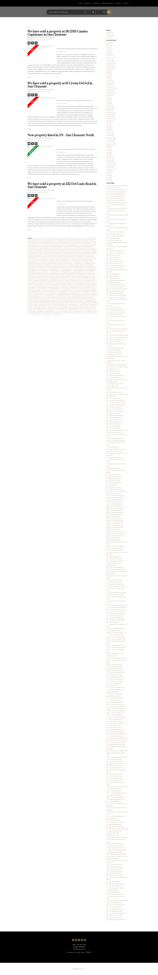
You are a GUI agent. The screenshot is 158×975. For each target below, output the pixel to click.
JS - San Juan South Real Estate (115, 689)
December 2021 (111, 163)
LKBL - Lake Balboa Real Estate (33, 291)
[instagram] (79, 940)
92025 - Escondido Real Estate (51, 270)
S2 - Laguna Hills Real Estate (83, 304)
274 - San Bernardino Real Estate (115, 280)
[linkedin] (82, 940)
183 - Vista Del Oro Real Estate (84, 242)
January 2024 (110, 110)
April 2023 (109, 129)
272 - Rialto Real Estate (75, 246)
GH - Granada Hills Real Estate (52, 288)
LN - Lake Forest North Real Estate (45, 291)
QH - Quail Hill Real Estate (78, 301)
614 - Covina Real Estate (87, 256)
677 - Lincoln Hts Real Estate (42, 262)
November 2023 (111, 114)
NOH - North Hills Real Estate (73, 297)
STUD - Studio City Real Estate (70, 308)
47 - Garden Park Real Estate (47, 255)
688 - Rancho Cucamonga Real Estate (37, 263)
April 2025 (109, 78)
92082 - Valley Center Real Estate (76, 273)
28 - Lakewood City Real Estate (52, 248)
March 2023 (109, 131)
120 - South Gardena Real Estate (58, 239)
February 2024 (110, 108)
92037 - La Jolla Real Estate (51, 271)
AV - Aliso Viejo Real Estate (75, 276)
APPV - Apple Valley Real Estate (63, 276)
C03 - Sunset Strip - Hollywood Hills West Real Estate (53, 277)
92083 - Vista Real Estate (87, 273)
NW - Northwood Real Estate (70, 298)
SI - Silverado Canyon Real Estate (115, 847)
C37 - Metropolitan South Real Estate (69, 280)
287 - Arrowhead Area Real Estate (65, 248)
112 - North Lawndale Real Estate (90, 238)
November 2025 (111, 63)
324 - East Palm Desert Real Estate (61, 250)
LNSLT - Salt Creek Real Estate (83, 291)
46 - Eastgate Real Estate (36, 255)
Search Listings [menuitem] (107, 3)
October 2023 (110, 116)
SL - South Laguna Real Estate (51, 307)
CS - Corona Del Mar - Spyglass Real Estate (44, 283)
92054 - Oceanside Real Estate (62, 271)
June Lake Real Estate (36, 290)
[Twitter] (76, 940)
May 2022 (109, 152)
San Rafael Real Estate (32, 305)
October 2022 (110, 141)
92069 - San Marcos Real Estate (51, 273)
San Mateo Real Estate (93, 304)
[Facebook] (73, 940)
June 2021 (109, 175)
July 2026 (109, 47)
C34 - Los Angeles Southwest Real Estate (38, 280)
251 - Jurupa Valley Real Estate (70, 245)
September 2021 (111, 169)
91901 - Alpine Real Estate (52, 269)
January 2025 (110, 85)
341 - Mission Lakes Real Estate (55, 253)
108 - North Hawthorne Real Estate (76, 238)
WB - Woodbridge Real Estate (66, 312)
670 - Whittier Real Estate (86, 260)
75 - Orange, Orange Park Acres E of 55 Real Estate (83, 264)
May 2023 (109, 127)
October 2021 (110, 167)
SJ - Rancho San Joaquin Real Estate (38, 307)
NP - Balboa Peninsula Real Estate (86, 297)
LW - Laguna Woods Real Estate (73, 293)
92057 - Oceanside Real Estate (86, 271)
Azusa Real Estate (83, 276)
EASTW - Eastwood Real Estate (62, 287)
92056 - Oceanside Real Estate (74, 271)
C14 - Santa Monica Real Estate (40, 278)
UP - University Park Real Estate (60, 311)
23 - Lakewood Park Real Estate (84, 243)
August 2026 (109, 44)
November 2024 (111, 89)
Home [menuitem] (80, 3)
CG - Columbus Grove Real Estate (88, 281)
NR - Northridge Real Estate (114, 765)
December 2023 (111, 112)
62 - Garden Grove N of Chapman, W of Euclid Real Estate (58, 257)
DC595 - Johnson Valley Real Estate (90, 284)
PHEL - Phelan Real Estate (87, 300)
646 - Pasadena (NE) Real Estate (40, 260)
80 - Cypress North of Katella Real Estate (85, 266)
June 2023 (109, 125)
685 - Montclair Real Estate (73, 262)
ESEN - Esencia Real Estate (85, 287)
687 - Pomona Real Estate (113, 428)
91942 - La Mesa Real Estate (87, 269)
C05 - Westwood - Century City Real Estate (72, 277)
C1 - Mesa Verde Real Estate (114, 582)
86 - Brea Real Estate (79, 267)
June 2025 (109, 74)
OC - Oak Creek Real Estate (81, 298)
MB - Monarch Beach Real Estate (48, 294)
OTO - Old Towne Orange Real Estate (63, 300)
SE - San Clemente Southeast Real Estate (58, 305)
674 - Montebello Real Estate (114, 415)
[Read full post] (42, 53)
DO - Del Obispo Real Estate (50, 287)
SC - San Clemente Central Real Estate (43, 305)
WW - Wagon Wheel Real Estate (55, 314)
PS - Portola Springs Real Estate (66, 301)
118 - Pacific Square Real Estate (46, 239)
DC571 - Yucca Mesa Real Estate (77, 284)
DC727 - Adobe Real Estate (114, 664)
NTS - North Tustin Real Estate (42, 298)
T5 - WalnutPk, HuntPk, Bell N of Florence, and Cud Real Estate (79, 309)
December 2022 (111, 137)
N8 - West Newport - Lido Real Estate (90, 295)
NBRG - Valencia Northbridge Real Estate (35, 297)
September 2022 (111, 144)
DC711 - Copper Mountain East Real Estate (85, 285)
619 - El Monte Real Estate (42, 257)
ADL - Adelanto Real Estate (52, 276)
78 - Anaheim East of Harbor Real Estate (45, 266)
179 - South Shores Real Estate (60, 242)
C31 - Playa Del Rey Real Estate (115, 594)
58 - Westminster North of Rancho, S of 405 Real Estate (74, 255)
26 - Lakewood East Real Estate (36, 246)
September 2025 (111, 68)
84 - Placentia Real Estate (59, 267)
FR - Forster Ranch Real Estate (40, 288)
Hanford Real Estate (72, 288)
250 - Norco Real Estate (59, 245)
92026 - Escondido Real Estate (63, 270)
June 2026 (109, 49)
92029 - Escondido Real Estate (115, 514)
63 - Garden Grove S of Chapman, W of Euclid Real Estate (57, 259)
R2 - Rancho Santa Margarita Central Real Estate (41, 302)
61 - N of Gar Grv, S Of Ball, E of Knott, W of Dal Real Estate (61, 256)
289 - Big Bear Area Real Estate (36, 249)
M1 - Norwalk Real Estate (84, 293)
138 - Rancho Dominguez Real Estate (71, 239)
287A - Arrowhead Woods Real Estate (79, 248)
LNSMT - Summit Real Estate (114, 715)
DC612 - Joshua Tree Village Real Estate (35, 285)
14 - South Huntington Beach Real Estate (86, 239)
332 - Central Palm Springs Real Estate (66, 252)
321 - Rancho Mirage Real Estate (49, 250)
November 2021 (111, 165)
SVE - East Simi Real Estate (113, 873)
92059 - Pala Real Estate (40, 273)
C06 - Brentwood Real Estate (86, 277)
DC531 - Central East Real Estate (36, 284)
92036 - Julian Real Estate (41, 271)
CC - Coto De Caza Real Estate (64, 281)
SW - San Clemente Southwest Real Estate (49, 309)
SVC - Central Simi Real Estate (82, 308)
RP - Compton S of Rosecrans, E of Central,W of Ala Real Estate (39, 304)
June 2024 (109, 99)
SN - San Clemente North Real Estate (41, 39)
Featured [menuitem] (96, 3)
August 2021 (109, 171)
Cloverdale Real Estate (32, 283)
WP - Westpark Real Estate (44, 314)
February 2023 (110, 133)
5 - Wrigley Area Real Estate (58, 255)
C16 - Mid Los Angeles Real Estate (52, 278)
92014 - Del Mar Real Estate (40, 270)
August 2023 (109, 120)
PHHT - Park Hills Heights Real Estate (116, 793)
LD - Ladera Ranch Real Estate (67, 290)
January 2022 (110, 161)
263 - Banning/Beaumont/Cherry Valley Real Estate (51, 246)
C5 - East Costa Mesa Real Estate (40, 281)
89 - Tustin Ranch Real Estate (114, 489)
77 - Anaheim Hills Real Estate (114, 457)
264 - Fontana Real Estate (66, 246)
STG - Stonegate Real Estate (59, 308)
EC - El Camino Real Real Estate (74, 287)
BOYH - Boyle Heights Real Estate (36, 277)
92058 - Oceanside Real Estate (115, 527)
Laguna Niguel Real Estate (56, 290)
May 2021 (109, 177)
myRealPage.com (81, 969)
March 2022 (109, 156)
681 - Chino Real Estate (52, 262)
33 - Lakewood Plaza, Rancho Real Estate (35, 252)
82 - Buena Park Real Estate (39, 267)
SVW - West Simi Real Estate (35, 309)
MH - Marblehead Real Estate (75, 294)
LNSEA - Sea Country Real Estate (71, 291)
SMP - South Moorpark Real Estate (63, 307)
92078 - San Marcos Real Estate (63, 273)
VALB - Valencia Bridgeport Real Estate (89, 311)
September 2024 (111, 93)
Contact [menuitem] (118, 3)
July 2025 (109, 72)
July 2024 (109, 97)
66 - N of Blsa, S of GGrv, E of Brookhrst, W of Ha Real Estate (58, 260)
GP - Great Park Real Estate (63, 288)
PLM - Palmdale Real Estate (42, 301)
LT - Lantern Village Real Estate (49, 293)
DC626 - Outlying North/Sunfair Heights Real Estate (53, 285)
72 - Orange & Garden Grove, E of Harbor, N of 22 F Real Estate (61, 264)
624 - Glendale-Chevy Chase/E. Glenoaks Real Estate (78, 257)
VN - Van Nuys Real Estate (56, 312)
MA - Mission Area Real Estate (36, 294)
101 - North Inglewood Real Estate (63, 238)
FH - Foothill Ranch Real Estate (115, 677)
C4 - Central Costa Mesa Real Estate (83, 280)
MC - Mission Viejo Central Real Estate (62, 294)
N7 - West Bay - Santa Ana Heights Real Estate (74, 295)
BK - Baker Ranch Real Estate (114, 567)
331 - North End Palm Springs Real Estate (50, 252)
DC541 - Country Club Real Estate (49, 284)
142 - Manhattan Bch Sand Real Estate (117, 208)
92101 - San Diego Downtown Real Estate (42, 274)
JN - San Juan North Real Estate (83, 288)
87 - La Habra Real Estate (88, 267)
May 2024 (109, 101)
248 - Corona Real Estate (40, 245)
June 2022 (109, 150)
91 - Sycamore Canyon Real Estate (41, 269)
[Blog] (85, 940)
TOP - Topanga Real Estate (49, 311)
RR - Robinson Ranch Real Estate (57, 304)
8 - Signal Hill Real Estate (73, 266)
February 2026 (110, 57)
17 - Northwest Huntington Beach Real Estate (45, 242)
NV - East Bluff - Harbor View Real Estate (56, 298)
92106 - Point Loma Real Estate (56, 274)
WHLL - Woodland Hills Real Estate (90, 312)
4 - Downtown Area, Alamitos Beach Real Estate (80, 253)
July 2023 (109, 123)
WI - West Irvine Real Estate (33, 314)
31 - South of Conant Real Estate (62, 249)
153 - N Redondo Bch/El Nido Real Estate (80, 240)
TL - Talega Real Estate (39, 311)
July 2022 (109, 148)
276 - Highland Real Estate (41, 248)
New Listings (109, 35)
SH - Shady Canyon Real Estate (82, 305)
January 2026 (110, 59)
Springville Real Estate (89, 307)
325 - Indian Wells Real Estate (73, 250)
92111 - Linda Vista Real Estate (68, 274)
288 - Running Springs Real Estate (115, 291)
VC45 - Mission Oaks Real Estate (44, 312)
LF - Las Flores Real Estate (78, 290)
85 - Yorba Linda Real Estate (70, 267)
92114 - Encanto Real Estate (79, 274)
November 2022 (111, 139)
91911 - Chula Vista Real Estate (64, 269)
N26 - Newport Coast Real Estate (46, 295)
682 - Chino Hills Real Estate (62, 262)
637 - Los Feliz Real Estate (73, 259)
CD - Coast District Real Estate (76, 281)
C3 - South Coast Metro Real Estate (81, 278)
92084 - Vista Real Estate (113, 540)
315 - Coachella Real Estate (37, 250)
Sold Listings (109, 37)
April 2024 (109, 104)
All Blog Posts (110, 32)
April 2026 (109, 53)
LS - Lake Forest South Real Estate (36, 293)
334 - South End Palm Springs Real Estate (81, 252)
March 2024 (109, 106)
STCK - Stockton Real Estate (48, 308)
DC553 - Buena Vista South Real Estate (63, 284)
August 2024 (109, 95)
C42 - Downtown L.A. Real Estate (115, 609)
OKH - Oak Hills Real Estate (35, 300)
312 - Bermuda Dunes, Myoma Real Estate (76, 249)
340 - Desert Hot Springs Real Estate (42, 253)
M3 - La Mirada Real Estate (114, 727)
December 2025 (111, 61)
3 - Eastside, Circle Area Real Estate (48, 249)
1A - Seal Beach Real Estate (35, 243)
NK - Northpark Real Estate (62, 297)
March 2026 (109, 55)
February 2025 (110, 82)
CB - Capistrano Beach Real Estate (52, 281)
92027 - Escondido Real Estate (75, 270)
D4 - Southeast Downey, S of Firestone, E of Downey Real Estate (76, 283)
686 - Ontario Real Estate (83, 262)
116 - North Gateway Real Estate (34, 239)
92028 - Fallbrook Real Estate (86, 270)
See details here (61, 51)
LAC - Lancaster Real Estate (46, 290)
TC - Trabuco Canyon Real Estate (115, 888)
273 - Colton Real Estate (84, 246)
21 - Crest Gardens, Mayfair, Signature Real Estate (69, 243)
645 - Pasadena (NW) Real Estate (115, 402)
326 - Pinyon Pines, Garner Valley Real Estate (88, 250)
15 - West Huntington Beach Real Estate (47, 240)
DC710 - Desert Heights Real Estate (70, 285)
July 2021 (109, 173)
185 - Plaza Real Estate (112, 238)
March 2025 (109, 80)
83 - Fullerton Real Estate (49, 267)
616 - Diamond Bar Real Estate (115, 375)
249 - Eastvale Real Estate (49, 245)
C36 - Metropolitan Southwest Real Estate (54, 280)
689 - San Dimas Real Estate (49, 263)
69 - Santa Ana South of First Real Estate (62, 263)
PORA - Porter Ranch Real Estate (54, 301)
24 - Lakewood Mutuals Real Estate (116, 253)
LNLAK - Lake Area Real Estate (58, 291)
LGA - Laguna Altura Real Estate (89, 290)
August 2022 (109, 146)
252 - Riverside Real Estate (81, 245)
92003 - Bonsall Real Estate (114, 502)
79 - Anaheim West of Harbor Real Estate (60, 266)
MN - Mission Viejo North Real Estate (88, 294)
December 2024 (111, 87)
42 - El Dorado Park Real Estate (115, 348)
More (125, 3)
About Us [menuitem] (88, 3)
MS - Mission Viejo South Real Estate (116, 740)
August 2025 (109, 70)
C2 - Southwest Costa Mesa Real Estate (67, 278)
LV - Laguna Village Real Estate (61, 293)
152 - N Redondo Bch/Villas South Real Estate (63, 240)
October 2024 (110, 91)
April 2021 (109, 179)
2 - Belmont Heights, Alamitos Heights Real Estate (50, 243)
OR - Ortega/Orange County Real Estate (48, 300)
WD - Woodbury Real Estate (78, 312)
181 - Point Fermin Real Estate (72, 242)
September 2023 (111, 118)
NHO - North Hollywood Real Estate (50, 297)
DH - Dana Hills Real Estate (40, 287)
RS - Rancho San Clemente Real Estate (71, 304)
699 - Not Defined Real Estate (75, 263)
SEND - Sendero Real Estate (71, 305)
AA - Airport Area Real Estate (41, 276)
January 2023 (110, 135)
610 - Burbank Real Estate (77, 256)
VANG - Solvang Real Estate (33, 312)
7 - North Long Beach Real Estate (88, 263)
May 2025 (109, 76)
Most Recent (110, 42)
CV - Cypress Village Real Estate (59, 283)
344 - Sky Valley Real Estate (66, 253)
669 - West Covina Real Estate (75, 260)
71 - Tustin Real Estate (45, 264)
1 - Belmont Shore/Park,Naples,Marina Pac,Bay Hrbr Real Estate (44, 238)
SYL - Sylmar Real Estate (62, 309)
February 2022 (110, 158)
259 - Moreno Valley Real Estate (115, 265)
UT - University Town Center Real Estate (74, 311)
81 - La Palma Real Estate (113, 474)
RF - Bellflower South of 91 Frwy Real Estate (58, 302)
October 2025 (110, 66)
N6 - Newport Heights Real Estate (59, 295)
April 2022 (109, 154)
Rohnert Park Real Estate (92, 302)
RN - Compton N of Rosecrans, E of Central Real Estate (77, 302)
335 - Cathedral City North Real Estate (117, 335)
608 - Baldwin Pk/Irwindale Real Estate (43, 256)
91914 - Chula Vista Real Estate (76, 269)
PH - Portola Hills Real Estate (76, 300)
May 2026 (109, 51)
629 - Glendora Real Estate (41, 259)
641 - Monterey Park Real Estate (85, 259)
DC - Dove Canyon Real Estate (115, 635)
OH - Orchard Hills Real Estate (114, 778)
